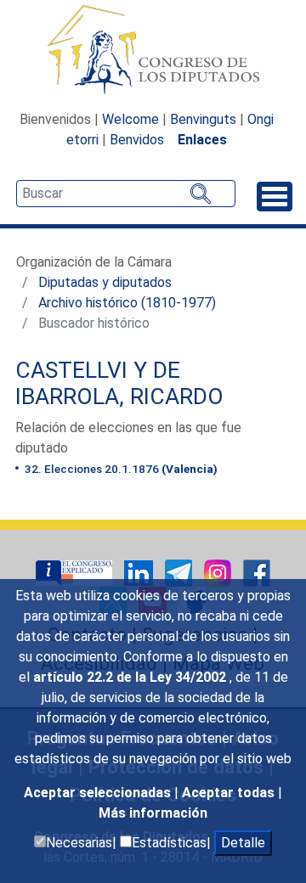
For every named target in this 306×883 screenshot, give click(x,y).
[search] (125, 193)
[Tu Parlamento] (75, 572)
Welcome (130, 119)
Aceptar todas (230, 793)
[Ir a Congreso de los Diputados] (153, 49)
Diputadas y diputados (105, 282)
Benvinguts (203, 119)
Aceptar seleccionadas (99, 793)
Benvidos (137, 140)
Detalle (243, 843)
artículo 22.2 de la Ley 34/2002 (131, 677)
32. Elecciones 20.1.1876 (120, 468)
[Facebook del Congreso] (257, 572)
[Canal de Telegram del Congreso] (180, 572)
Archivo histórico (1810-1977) (127, 303)
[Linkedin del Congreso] (140, 572)
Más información (153, 813)
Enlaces (202, 140)
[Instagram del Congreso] (219, 572)
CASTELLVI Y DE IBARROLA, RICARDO (119, 383)
